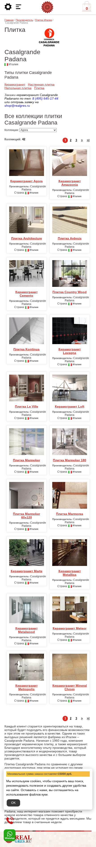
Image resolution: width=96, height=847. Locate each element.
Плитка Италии (43, 20)
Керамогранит (14, 84)
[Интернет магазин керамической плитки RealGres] (47, 7)
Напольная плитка (17, 88)
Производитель (24, 20)
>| (88, 140)
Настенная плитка (41, 84)
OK (13, 802)
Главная (9, 20)
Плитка (39, 88)
